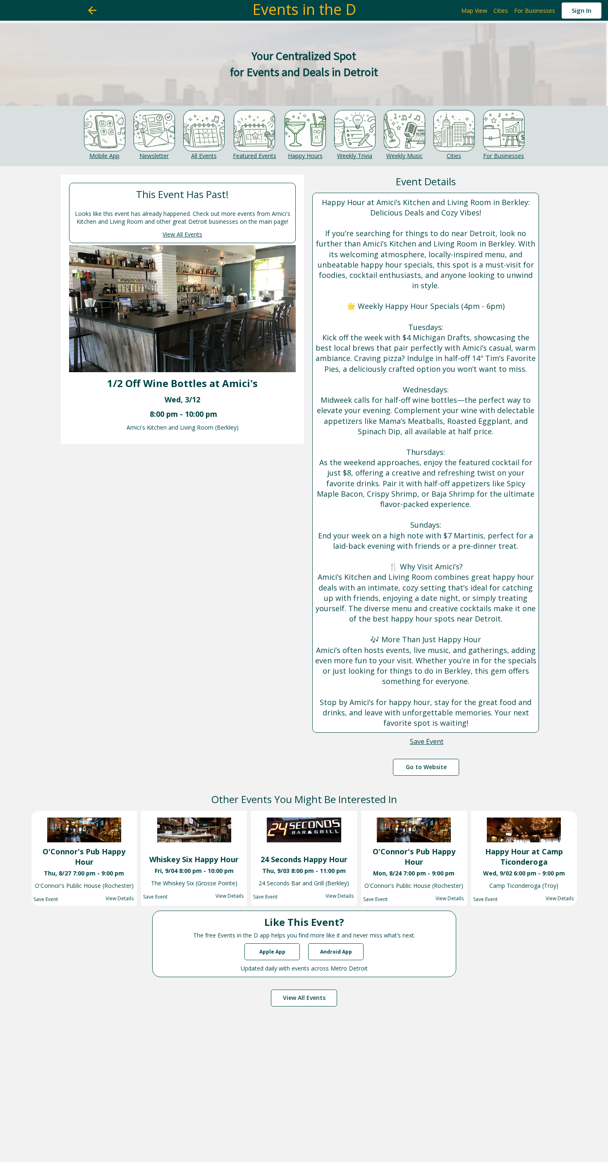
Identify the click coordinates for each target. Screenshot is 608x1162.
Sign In (581, 10)
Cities (454, 156)
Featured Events (254, 156)
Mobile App (104, 156)
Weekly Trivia (354, 156)
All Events (204, 156)
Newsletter (154, 156)
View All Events (182, 234)
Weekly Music (404, 156)
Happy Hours (305, 156)
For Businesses (503, 156)
